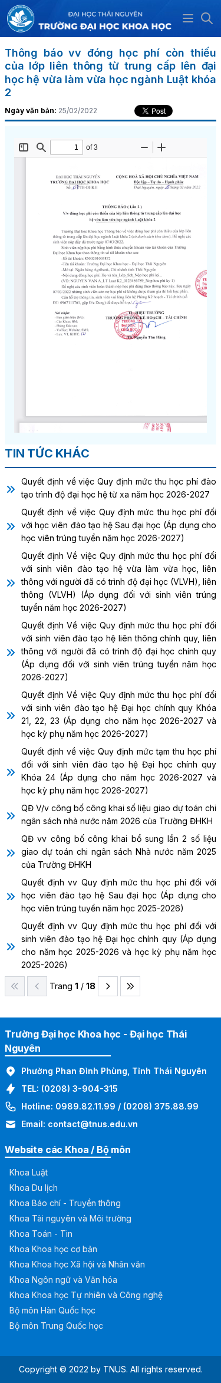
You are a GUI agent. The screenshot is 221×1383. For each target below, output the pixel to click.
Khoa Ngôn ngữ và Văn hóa (63, 1280)
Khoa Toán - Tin (40, 1234)
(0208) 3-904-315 (79, 1089)
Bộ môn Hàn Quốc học (52, 1310)
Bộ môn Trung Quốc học (56, 1326)
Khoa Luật (28, 1172)
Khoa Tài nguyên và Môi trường (70, 1218)
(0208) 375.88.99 (161, 1106)
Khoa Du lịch (33, 1188)
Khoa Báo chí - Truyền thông (65, 1203)
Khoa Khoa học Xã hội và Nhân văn (77, 1264)
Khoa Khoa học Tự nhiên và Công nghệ (86, 1295)
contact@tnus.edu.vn (93, 1124)
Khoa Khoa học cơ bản (53, 1249)
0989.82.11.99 (85, 1106)
